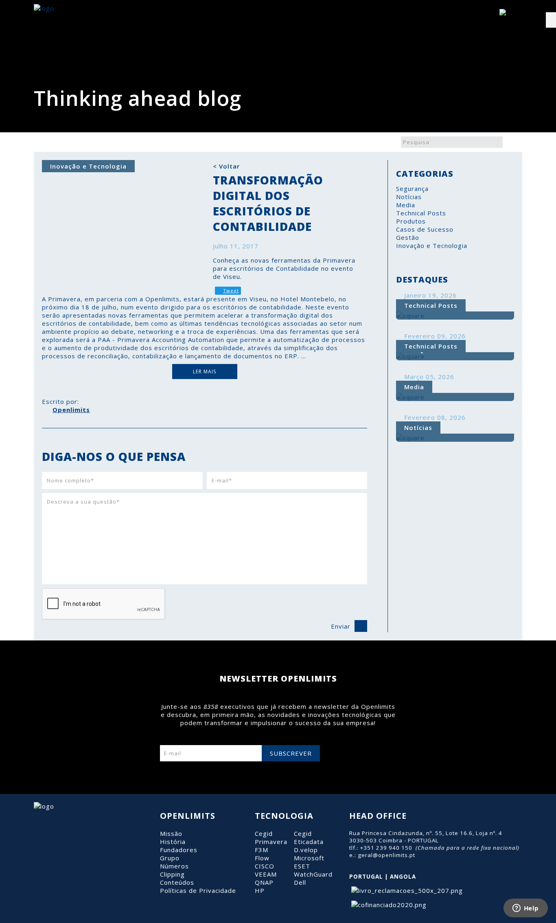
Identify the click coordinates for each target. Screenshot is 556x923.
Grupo (169, 858)
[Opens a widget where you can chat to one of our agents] (525, 909)
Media (405, 205)
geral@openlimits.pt (386, 855)
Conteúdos (177, 882)
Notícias (409, 197)
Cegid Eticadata (309, 837)
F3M (261, 850)
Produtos (411, 221)
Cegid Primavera (271, 837)
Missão (171, 833)
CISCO (264, 866)
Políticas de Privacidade (198, 890)
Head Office (378, 815)
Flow (262, 858)
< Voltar (226, 166)
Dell (300, 882)
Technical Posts (421, 213)
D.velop (306, 850)
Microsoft (309, 858)
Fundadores (178, 850)
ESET (302, 866)
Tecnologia (284, 815)
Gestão (407, 237)
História (173, 841)
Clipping (172, 874)
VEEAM (266, 874)
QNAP (264, 882)
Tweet (231, 290)
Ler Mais (204, 371)
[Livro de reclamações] (406, 890)
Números (174, 866)
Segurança (412, 188)
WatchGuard (313, 874)
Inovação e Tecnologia (431, 245)
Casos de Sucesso (424, 229)
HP (260, 890)
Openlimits (71, 410)
